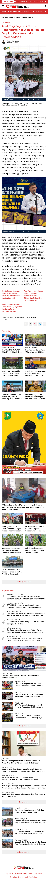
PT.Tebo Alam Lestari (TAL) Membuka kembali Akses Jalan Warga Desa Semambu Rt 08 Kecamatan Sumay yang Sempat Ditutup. (23, 507)
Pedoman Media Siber (23, 874)
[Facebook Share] (26, 324)
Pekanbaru (6, 22)
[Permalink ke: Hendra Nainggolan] (3, 42)
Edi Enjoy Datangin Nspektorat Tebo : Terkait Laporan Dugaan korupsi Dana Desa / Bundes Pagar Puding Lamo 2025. (25, 631)
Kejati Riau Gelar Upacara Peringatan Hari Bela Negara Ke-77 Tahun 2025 (23, 795)
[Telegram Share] (40, 324)
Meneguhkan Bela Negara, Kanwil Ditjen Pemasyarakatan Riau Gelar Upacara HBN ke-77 (21, 778)
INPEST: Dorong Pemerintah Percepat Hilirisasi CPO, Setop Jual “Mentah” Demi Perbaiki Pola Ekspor (21, 762)
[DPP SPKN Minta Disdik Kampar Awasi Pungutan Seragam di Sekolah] (24, 658)
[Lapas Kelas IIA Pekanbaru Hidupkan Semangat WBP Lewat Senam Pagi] (7, 833)
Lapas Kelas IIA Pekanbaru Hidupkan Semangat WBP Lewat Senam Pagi (29, 832)
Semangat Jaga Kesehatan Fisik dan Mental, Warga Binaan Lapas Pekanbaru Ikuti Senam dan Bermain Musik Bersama (29, 811)
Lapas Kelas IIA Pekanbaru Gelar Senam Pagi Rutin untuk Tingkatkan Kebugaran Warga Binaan (30, 822)
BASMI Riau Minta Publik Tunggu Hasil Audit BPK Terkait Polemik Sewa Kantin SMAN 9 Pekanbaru (12, 373)
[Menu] (3, 6)
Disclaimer (38, 874)
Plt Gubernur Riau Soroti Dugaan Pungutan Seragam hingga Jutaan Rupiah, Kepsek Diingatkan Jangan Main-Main (35, 529)
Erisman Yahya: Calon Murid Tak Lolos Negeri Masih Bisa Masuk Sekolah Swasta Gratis (35, 396)
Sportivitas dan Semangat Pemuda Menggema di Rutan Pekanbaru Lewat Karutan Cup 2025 (11, 294)
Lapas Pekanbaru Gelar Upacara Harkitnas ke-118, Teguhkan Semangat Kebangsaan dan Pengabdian (12, 572)
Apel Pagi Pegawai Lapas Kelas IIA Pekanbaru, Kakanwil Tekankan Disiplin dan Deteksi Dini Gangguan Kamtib (33, 295)
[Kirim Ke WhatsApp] (44, 324)
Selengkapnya (23, 582)
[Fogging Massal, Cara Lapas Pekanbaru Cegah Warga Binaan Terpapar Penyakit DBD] (12, 518)
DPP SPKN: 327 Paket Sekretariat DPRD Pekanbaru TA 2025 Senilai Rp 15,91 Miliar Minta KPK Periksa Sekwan (30, 717)
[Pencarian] (45, 6)
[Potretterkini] (17, 6)
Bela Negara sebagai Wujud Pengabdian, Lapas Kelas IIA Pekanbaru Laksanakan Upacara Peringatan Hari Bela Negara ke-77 (24, 787)
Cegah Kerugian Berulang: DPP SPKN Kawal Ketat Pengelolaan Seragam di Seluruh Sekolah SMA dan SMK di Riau (35, 373)
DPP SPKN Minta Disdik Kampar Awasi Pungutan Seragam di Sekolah (25, 623)
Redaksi (10, 874)
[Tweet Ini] (30, 324)
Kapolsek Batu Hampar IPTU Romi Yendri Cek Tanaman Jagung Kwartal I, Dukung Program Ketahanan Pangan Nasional (12, 550)
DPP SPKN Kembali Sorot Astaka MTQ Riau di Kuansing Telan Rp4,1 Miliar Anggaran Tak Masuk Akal (12, 396)
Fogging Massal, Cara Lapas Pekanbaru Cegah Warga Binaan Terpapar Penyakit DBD (11, 529)
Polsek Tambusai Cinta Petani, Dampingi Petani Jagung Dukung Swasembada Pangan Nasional (34, 550)
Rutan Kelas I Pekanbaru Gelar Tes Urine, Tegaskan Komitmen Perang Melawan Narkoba (12, 307)
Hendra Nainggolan (13, 41)
